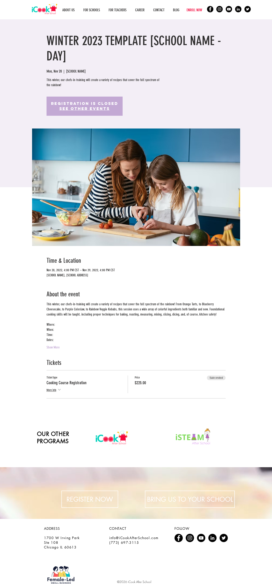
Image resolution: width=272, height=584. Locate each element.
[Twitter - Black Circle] (247, 9)
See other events (84, 108)
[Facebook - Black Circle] (210, 9)
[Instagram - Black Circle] (219, 9)
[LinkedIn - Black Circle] (238, 9)
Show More (53, 347)
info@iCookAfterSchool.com (134, 538)
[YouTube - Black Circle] (229, 9)
